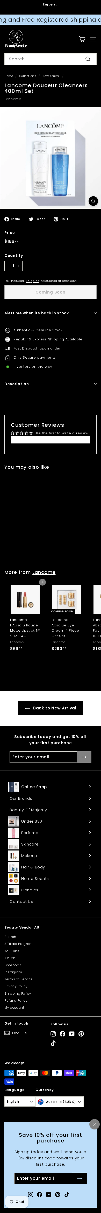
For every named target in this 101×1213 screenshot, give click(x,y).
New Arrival (51, 76)
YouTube (12, 951)
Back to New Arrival (54, 708)
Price (9, 232)
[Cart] (82, 39)
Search (10, 937)
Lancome (12, 99)
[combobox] (50, 59)
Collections (28, 76)
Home (8, 76)
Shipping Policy (17, 993)
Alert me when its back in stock (36, 313)
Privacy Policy (16, 986)
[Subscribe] (79, 1178)
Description (16, 383)
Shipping (33, 281)
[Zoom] (93, 201)
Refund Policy (15, 1000)
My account (14, 1007)
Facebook (12, 965)
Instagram (13, 972)
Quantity (13, 255)
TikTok (9, 958)
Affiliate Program (18, 944)
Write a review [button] (50, 439)
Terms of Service (18, 979)
